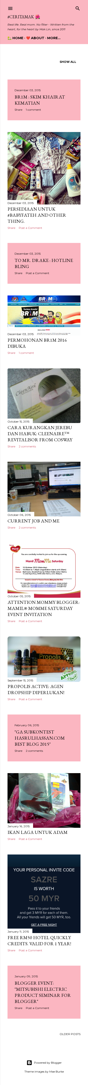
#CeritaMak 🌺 (24, 16)
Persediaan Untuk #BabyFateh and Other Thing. (37, 215)
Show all (68, 62)
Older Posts (70, 1034)
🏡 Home (15, 38)
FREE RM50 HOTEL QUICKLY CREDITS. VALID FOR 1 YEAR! (39, 940)
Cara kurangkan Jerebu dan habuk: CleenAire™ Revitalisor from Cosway (40, 433)
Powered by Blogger (48, 1062)
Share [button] (18, 109)
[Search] (77, 7)
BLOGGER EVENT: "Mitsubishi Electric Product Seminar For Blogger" (43, 992)
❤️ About (35, 38)
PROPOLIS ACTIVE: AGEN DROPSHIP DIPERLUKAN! (36, 689)
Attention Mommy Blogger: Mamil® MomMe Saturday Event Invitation (44, 608)
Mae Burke (56, 1071)
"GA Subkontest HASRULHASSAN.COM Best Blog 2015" (40, 738)
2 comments (27, 446)
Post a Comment (30, 228)
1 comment (33, 109)
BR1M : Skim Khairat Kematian (40, 100)
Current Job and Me (33, 521)
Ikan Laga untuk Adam (38, 832)
